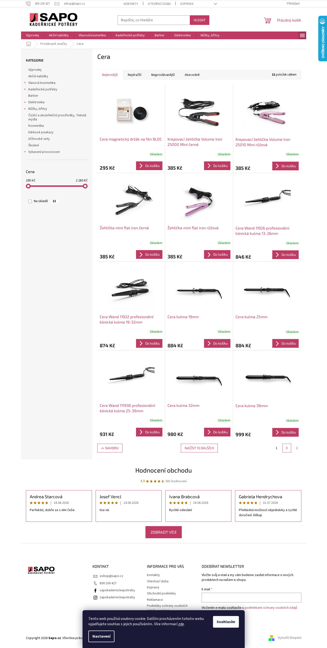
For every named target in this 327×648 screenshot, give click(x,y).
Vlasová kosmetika (41, 82)
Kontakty (131, 4)
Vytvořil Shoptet (289, 638)
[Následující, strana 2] (286, 448)
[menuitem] (32, 35)
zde (181, 624)
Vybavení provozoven (44, 152)
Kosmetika (36, 125)
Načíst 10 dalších (199, 448)
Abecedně (192, 74)
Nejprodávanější (163, 74)
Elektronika (36, 102)
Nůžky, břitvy (37, 108)
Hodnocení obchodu (163, 470)
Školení (33, 145)
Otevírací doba (159, 4)
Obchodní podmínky (161, 593)
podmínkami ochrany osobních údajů (271, 607)
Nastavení (101, 636)
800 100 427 (108, 583)
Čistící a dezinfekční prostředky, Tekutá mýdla (57, 117)
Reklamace (155, 599)
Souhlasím (226, 621)
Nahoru (112, 448)
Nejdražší (134, 74)
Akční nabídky (38, 76)
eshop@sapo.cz (111, 576)
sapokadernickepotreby (117, 590)
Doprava (186, 4)
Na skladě (45, 201)
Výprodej (34, 69)
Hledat (199, 20)
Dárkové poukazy (40, 132)
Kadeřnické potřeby (42, 89)
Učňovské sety (39, 138)
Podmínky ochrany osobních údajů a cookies (167, 608)
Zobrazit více (164, 532)
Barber (33, 95)
